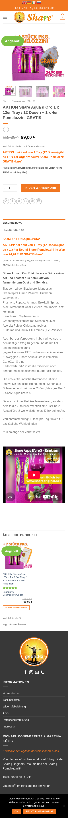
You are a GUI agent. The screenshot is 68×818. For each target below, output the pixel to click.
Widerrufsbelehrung (14, 706)
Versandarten (10, 693)
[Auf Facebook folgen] (25, 672)
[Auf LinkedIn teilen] (39, 201)
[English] (24, 2)
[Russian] (38, 2)
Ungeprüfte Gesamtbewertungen (13, 593)
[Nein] (63, 807)
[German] (29, 2)
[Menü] (5, 17)
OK (16, 811)
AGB (6, 713)
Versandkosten (36, 146)
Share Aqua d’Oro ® (23, 101)
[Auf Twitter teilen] (19, 201)
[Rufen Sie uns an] (42, 672)
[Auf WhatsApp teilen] (6, 201)
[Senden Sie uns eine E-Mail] (37, 672)
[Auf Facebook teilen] (13, 201)
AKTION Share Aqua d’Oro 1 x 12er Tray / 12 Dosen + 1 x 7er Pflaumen (14, 579)
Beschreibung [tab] (12, 222)
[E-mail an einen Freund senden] (26, 201)
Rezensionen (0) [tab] (13, 230)
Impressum (9, 726)
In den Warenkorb (40, 187)
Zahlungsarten (11, 699)
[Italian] (34, 2)
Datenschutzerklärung (16, 719)
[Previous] (8, 57)
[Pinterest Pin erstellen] (32, 201)
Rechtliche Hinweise (39, 811)
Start (5, 101)
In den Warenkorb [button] (16, 607)
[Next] (59, 57)
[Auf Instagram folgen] (31, 672)
